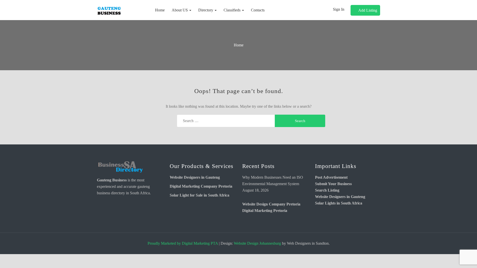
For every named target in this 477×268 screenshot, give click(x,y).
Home (160, 10)
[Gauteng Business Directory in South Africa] (120, 167)
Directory (206, 10)
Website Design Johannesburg (257, 243)
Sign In (338, 9)
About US (180, 10)
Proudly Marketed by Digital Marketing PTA (183, 243)
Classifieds (232, 10)
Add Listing (367, 10)
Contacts (258, 10)
